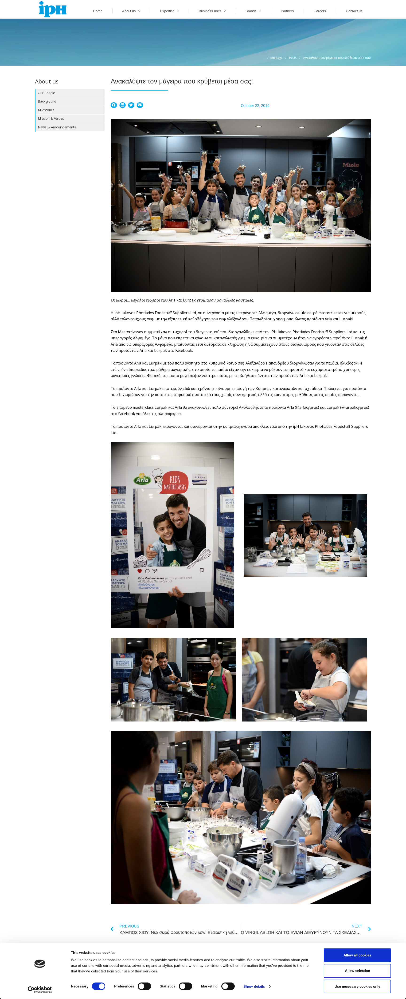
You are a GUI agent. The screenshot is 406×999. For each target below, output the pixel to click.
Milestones (46, 110)
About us (129, 11)
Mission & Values (51, 118)
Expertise (167, 11)
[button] (114, 105)
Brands (251, 11)
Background (47, 101)
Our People (46, 93)
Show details (254, 986)
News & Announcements (57, 127)
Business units (210, 11)
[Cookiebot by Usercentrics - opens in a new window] (39, 989)
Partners (287, 11)
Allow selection (357, 971)
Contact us (354, 11)
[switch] (144, 986)
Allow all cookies (357, 955)
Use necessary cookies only (357, 986)
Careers (320, 11)
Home (97, 11)
